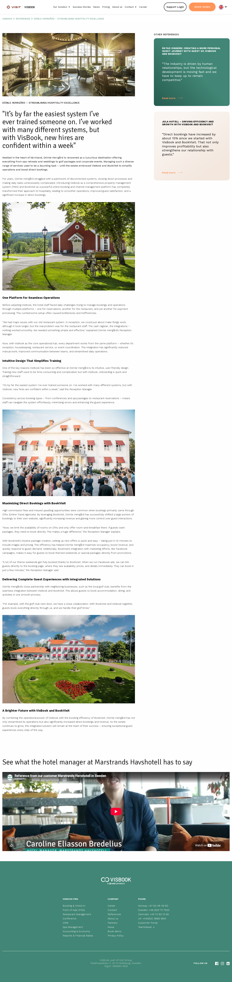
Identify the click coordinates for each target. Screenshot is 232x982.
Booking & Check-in (74, 905)
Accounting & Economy (76, 931)
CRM (65, 922)
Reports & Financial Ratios (78, 935)
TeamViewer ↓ (146, 927)
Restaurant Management (77, 914)
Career (111, 905)
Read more (169, 98)
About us (113, 918)
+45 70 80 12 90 (159, 914)
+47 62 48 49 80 (158, 905)
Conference (69, 918)
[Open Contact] (135, 7)
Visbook (7, 18)
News (111, 927)
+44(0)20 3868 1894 (154, 918)
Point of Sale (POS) (74, 909)
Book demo (115, 931)
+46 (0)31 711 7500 (159, 909)
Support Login (175, 6)
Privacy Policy (116, 935)
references (23, 18)
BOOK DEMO (202, 6)
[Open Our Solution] (69, 7)
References (114, 914)
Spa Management (73, 927)
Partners (112, 922)
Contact (112, 909)
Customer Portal (148, 922)
